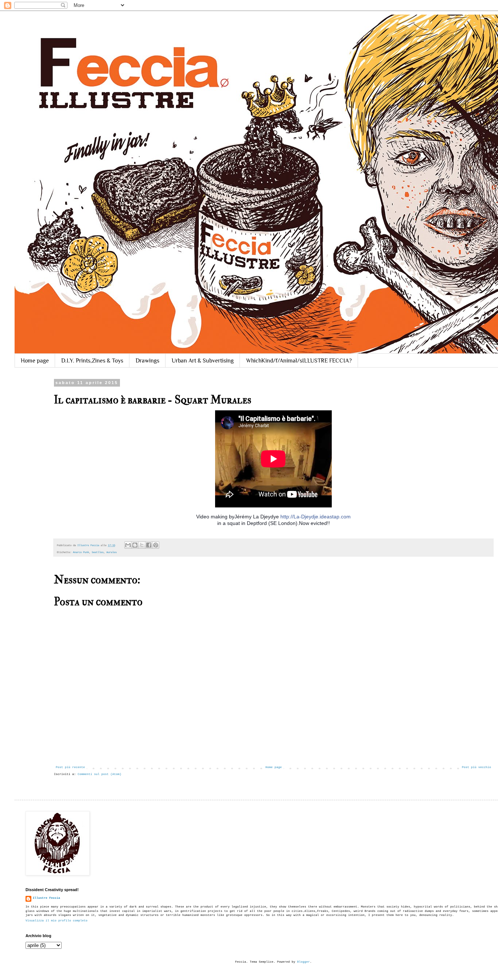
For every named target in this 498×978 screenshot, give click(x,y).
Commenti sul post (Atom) (99, 774)
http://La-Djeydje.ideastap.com (315, 516)
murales (111, 552)
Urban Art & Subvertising (203, 360)
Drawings (147, 360)
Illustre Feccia (46, 898)
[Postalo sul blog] (135, 545)
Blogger (303, 961)
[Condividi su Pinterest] (155, 545)
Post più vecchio (476, 767)
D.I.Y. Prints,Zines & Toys (92, 360)
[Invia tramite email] (128, 545)
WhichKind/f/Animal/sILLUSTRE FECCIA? (299, 360)
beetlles (98, 552)
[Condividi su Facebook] (148, 545)
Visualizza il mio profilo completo (56, 920)
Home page (35, 360)
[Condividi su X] (141, 545)
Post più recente (70, 767)
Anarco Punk (81, 552)
